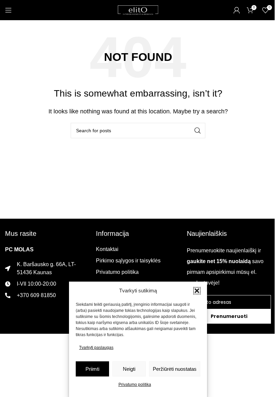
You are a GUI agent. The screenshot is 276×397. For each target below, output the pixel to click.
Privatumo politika (134, 384)
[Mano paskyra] (236, 10)
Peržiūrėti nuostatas (175, 369)
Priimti (92, 369)
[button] (197, 290)
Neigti (129, 369)
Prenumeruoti (229, 316)
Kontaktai (107, 249)
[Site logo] (138, 9)
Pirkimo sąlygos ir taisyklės (128, 260)
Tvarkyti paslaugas (96, 347)
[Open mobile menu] (8, 10)
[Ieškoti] (197, 130)
